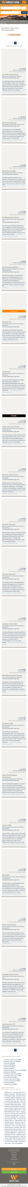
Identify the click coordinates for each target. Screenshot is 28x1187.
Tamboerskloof (10, 1084)
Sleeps (22, 5)
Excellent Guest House (10, 974)
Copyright (14, 1156)
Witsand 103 (6, 322)
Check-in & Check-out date (6, 10)
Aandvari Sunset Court (10, 475)
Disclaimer (14, 1157)
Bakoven (9, 1068)
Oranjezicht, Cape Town (13, 1073)
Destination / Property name (7, 5)
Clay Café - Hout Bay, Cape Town (15, 1113)
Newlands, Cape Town (12, 1061)
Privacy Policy (14, 1159)
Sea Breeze (6, 372)
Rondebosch (10, 1072)
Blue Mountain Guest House (12, 675)
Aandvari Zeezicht (8, 524)
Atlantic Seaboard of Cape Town (15, 1070)
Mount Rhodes (10, 1077)
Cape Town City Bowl (12, 1080)
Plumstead (9, 1065)
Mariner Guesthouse (9, 123)
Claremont (9, 1063)
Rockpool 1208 (7, 724)
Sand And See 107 (8, 1024)
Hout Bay (9, 1082)
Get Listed (14, 1152)
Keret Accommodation (10, 267)
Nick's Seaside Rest (9, 925)
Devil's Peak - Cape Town (13, 1143)
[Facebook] (13, 1164)
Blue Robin (6, 875)
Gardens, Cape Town (12, 1079)
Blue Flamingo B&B (9, 171)
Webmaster (14, 1154)
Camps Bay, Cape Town (13, 1075)
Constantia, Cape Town (12, 1059)
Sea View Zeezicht (8, 574)
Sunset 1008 (6, 825)
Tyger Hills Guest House (10, 427)
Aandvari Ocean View (9, 624)
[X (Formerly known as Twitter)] (14, 1164)
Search (24, 12)
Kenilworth (9, 1066)
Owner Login (14, 1172)
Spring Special (14, 311)
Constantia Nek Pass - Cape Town (15, 1099)
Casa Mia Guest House (10, 75)
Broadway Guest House (10, 217)
